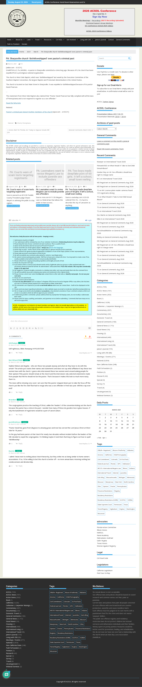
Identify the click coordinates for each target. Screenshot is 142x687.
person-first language (56, 248)
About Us (19, 40)
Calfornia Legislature (104, 570)
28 (133, 428)
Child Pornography (120, 455)
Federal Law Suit (103, 464)
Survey (99, 384)
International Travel (104, 345)
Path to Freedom (13, 44)
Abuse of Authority (119, 450)
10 (85, 187)
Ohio (99, 486)
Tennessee (118, 505)
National (10, 123)
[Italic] (14, 328)
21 (133, 424)
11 (116, 421)
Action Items (102, 294)
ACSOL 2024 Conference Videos (99, 31)
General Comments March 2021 (80, 130)
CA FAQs (59, 40)
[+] (42, 328)
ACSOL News (102, 291)
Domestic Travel (103, 318)
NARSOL (100, 533)
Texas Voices (102, 543)
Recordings (96, 20)
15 (100, 424)
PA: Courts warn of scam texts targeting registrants (20, 175)
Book (99, 298)
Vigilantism (113, 509)
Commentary (102, 310)
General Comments (123, 40)
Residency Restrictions (105, 495)
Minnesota (130, 477)
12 (122, 421)
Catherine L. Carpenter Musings (109, 306)
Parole (113, 486)
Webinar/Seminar (103, 395)
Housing (100, 333)
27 (128, 428)
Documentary (102, 314)
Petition (100, 372)
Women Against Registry (106, 546)
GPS (119, 464)
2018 (117, 116)
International (102, 337)
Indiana (132, 468)
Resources (47, 40)
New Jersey (109, 482)
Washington (131, 509)
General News (102, 325)
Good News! (101, 329)
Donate (24, 44)
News (9, 40)
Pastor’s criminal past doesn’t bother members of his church (29, 112)
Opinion (105, 486)
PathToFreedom (103, 368)
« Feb (99, 438)
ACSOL (99, 287)
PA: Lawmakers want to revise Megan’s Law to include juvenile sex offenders (50, 175)
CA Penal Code (102, 558)
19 (122, 424)
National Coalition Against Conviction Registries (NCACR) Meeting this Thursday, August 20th (81, 2)
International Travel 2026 (116, 162)
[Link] (35, 328)
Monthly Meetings (82, 20)
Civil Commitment (103, 459)
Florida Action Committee (106, 527)
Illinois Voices (102, 530)
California (100, 302)
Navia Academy (103, 535)
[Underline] (17, 328)
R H (21, 64)
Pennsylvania (27, 123)
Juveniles (124, 473)
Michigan (122, 477)
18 (116, 424)
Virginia (121, 509)
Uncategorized (102, 391)
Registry (117, 491)
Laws (29, 40)
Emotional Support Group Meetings (99, 23)
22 (100, 428)
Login (89, 220)
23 (105, 428)
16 (105, 424)
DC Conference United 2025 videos (99, 26)
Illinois (125, 468)
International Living (104, 341)
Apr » (104, 438)
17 (111, 424)
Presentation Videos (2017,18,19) (110, 114)
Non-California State (13, 206)
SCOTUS (122, 500)
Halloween (126, 464)
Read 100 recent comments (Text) (110, 149)
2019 (123, 116)
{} (38, 328)
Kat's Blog (101, 477)
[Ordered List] (23, 328)
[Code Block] (32, 328)
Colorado (114, 459)
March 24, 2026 (72, 187)
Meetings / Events (104, 357)
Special (99, 380)
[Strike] (20, 328)
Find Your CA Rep (103, 573)
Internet (115, 473)
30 (105, 431)
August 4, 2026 (13, 187)
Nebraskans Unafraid (105, 538)
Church (19, 123)
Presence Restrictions (105, 491)
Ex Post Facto (124, 459)
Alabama (130, 450)
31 (111, 431)
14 (133, 421)
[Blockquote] (29, 328)
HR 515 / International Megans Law (109, 468)
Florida (113, 464)
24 (111, 428)
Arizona (100, 455)
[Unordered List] (26, 328)
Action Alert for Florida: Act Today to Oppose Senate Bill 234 (28, 131)
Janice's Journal (100, 40)
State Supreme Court (105, 505)
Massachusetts (111, 477)
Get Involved (71, 40)
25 (116, 428)
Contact (111, 40)
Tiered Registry (103, 509)
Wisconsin (101, 514)
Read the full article (13, 103)
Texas (126, 505)
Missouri (100, 482)
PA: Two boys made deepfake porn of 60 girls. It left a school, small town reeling (79, 175)
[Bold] (11, 328)
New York (118, 482)
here (112, 74)
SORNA (130, 500)
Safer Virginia (102, 540)
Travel (37, 40)
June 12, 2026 (41, 187)
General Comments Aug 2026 (122, 182)
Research (100, 376)
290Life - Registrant (104, 450)
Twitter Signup (108, 102)
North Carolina (129, 482)
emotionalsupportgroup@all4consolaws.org (50, 229)
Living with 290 (85, 40)
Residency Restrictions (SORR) (108, 500)
